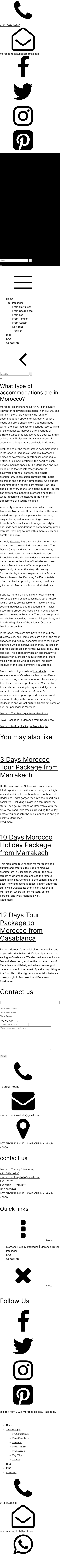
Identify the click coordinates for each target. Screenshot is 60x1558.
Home (9, 185)
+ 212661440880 (10, 25)
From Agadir (19, 209)
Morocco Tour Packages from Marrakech (24, 713)
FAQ (8, 225)
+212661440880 (9, 1173)
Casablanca (48, 610)
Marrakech (42, 464)
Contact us (12, 229)
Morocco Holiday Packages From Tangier (24, 726)
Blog (9, 221)
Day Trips (17, 213)
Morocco (5, 406)
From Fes (17, 201)
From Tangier (20, 205)
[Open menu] (1, 265)
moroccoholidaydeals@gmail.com (20, 53)
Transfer (17, 217)
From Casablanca (22, 197)
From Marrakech (22, 193)
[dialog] (24, 1474)
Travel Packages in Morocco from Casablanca (27, 719)
